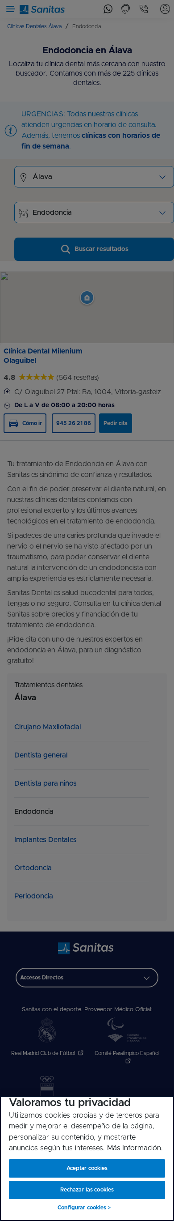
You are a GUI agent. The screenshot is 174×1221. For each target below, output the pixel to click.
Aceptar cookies (87, 1168)
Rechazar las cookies (87, 1189)
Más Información (134, 1148)
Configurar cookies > (84, 1207)
